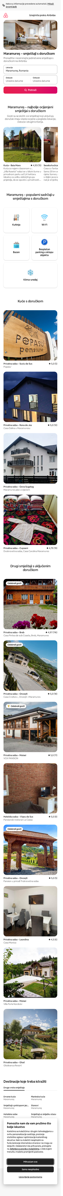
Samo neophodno (30, 1169)
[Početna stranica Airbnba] (6, 15)
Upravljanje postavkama (30, 1177)
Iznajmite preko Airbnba (42, 15)
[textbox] (17, 81)
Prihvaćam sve (30, 1161)
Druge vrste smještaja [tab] (14, 1087)
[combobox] (30, 71)
